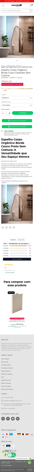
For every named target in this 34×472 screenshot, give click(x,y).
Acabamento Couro (6, 101)
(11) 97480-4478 (8, 397)
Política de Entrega (6, 383)
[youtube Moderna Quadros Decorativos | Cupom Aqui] (13, 419)
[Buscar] (31, 11)
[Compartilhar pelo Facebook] (6, 228)
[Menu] (3, 5)
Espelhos (18, 65)
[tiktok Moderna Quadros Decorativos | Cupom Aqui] (18, 419)
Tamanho (3, 94)
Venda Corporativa (6, 371)
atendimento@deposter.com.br (13, 400)
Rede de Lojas (4, 362)
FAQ (2, 377)
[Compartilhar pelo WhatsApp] (3, 227)
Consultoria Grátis (6, 365)
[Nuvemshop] (6, 465)
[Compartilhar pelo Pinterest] (14, 228)
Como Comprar (5, 359)
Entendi (30, 469)
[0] (30, 6)
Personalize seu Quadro (7, 368)
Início (2, 65)
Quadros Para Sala (6, 380)
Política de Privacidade (7, 389)
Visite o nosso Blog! (9, 408)
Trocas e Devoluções (6, 386)
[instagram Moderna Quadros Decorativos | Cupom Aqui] (3, 419)
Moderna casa (10, 65)
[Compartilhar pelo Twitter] (10, 228)
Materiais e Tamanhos (6, 374)
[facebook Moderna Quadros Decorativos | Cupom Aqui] (8, 419)
